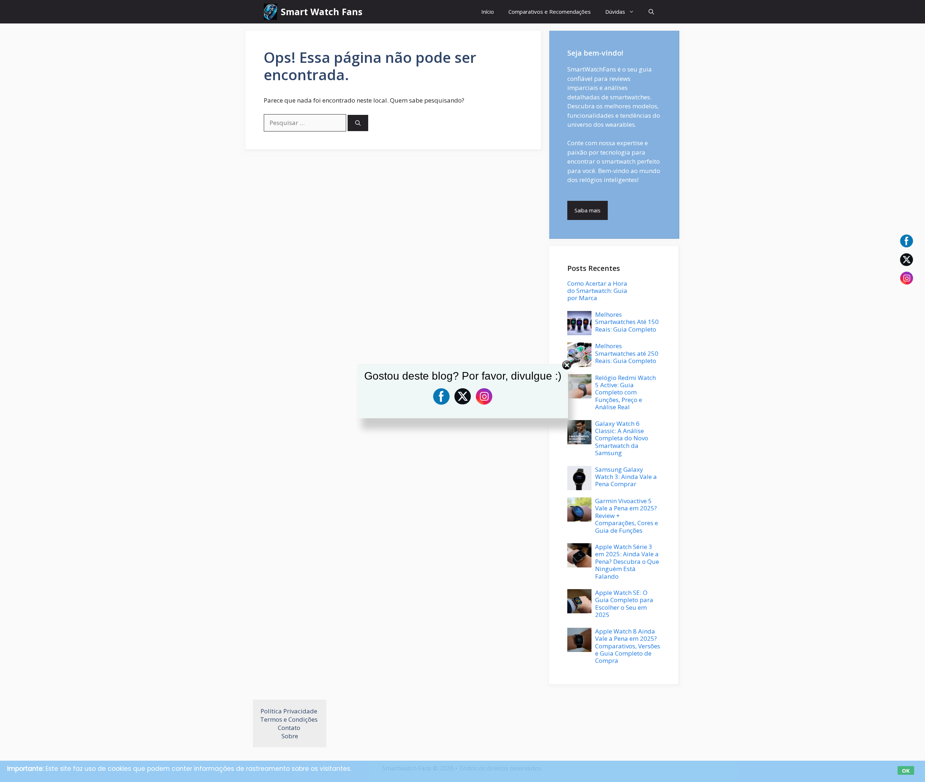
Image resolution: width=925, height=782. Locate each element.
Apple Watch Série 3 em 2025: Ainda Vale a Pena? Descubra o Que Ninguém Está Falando (627, 561)
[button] (651, 11)
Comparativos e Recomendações (549, 11)
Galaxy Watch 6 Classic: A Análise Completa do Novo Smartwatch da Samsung (621, 438)
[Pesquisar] (358, 123)
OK (906, 770)
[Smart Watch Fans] (270, 11)
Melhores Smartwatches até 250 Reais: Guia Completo (626, 353)
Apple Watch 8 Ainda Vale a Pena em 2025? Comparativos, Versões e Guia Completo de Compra (627, 646)
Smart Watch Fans (321, 11)
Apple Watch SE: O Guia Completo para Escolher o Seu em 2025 (624, 603)
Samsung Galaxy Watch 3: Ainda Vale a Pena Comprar (626, 476)
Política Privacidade (290, 711)
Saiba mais (588, 210)
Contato (290, 727)
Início (487, 11)
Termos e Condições (289, 719)
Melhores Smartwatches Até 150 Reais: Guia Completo (627, 321)
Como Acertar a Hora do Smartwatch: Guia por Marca (597, 290)
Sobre (289, 736)
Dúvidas (615, 11)
